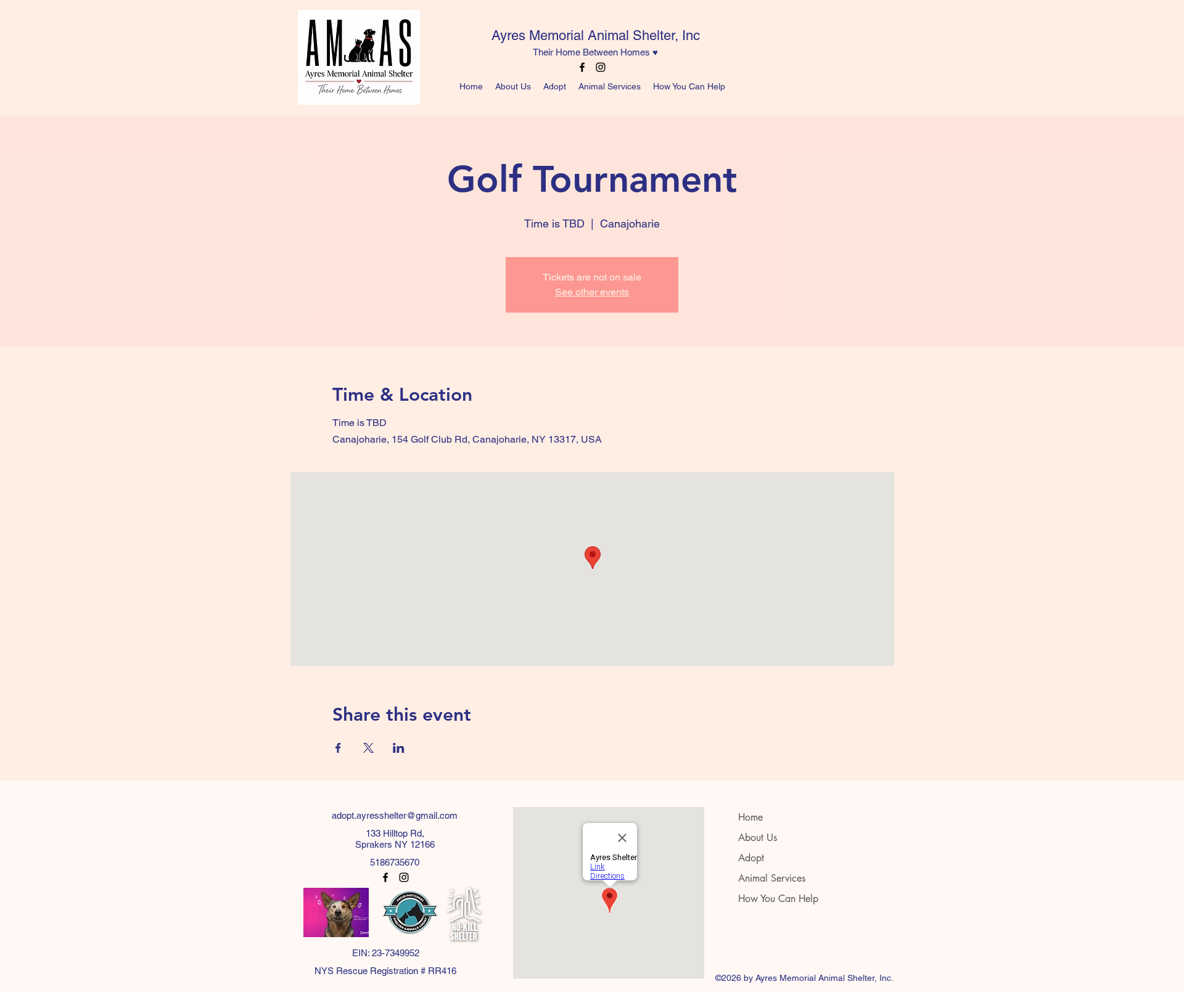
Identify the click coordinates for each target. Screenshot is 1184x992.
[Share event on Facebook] (338, 748)
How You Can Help (778, 898)
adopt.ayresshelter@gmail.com (395, 815)
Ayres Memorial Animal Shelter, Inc (595, 35)
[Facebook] (582, 67)
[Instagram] (600, 67)
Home (750, 817)
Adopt (751, 857)
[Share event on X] (368, 748)
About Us (757, 837)
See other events (592, 292)
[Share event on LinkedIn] (399, 748)
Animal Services (771, 878)
